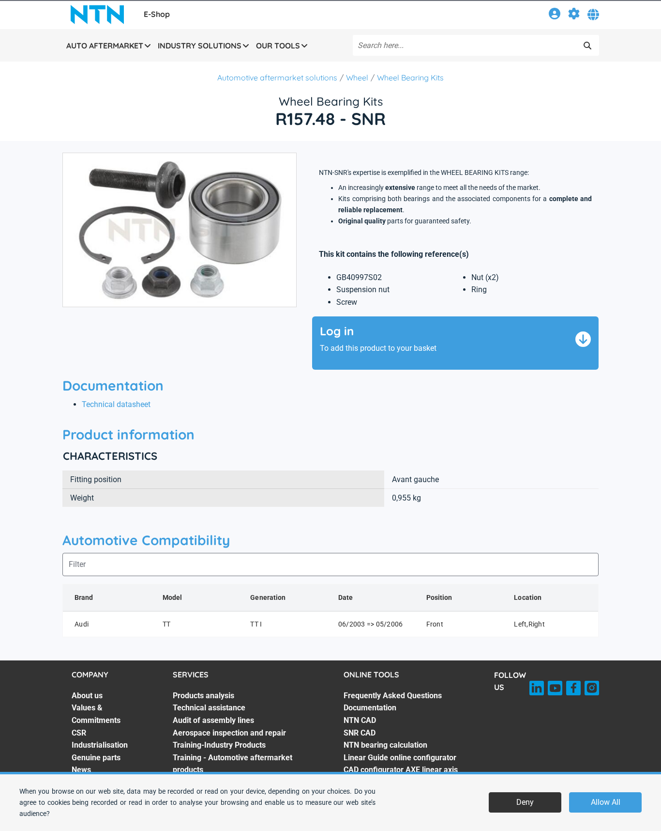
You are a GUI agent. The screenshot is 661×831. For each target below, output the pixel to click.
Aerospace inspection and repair (229, 732)
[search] (587, 45)
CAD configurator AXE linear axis (401, 769)
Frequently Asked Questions (393, 695)
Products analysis (203, 695)
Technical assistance (209, 707)
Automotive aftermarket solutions (277, 77)
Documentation (370, 707)
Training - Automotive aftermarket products (232, 764)
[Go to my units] (574, 15)
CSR (79, 732)
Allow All (605, 802)
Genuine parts (96, 757)
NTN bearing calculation (385, 745)
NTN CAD (360, 720)
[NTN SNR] (97, 14)
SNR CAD (360, 732)
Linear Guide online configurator (400, 757)
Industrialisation (100, 745)
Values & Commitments (96, 714)
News (81, 769)
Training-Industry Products (219, 745)
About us (87, 695)
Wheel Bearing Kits (410, 77)
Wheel (357, 77)
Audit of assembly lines (213, 720)
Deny (525, 802)
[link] (554, 15)
